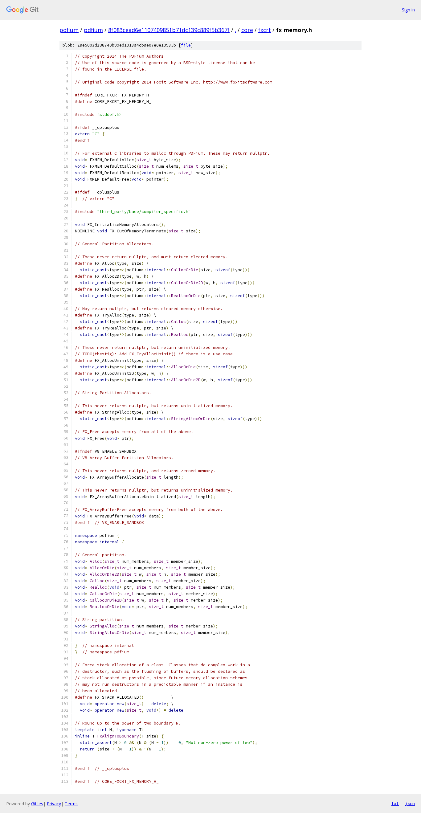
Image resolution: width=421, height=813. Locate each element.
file (186, 45)
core (247, 30)
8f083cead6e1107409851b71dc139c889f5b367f (169, 30)
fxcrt (264, 30)
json (410, 803)
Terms (71, 804)
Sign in (408, 10)
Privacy (54, 804)
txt (395, 803)
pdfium (69, 30)
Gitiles (37, 804)
